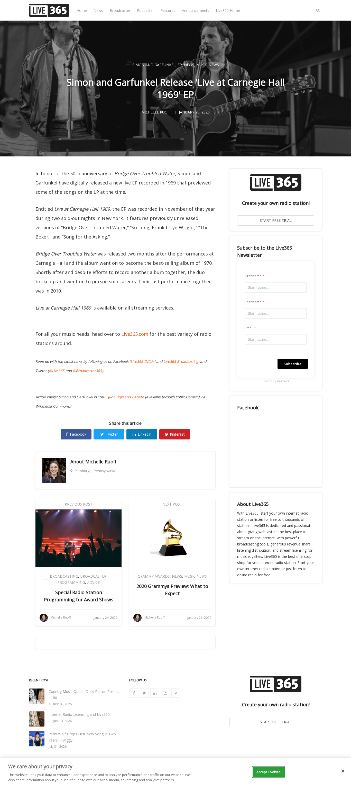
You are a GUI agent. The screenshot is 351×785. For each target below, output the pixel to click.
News (98, 10)
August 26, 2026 (60, 704)
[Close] (342, 771)
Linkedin (144, 434)
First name (253, 276)
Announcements (195, 10)
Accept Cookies (268, 772)
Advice (93, 582)
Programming (71, 582)
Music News (207, 64)
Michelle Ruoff (100, 461)
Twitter (112, 434)
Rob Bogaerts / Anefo (126, 397)
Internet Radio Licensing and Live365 (79, 714)
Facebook (78, 434)
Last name (253, 301)
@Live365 (56, 370)
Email (249, 327)
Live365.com (134, 334)
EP (180, 64)
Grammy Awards (154, 576)
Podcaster (145, 10)
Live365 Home (228, 10)
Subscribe (293, 363)
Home (82, 10)
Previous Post (79, 504)
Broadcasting (64, 576)
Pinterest (177, 434)
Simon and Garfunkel (154, 64)
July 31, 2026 (58, 746)
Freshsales (283, 381)
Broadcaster (120, 10)
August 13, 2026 (60, 721)
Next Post (172, 504)
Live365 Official (143, 361)
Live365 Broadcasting (180, 361)
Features (168, 10)
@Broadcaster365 (87, 370)
